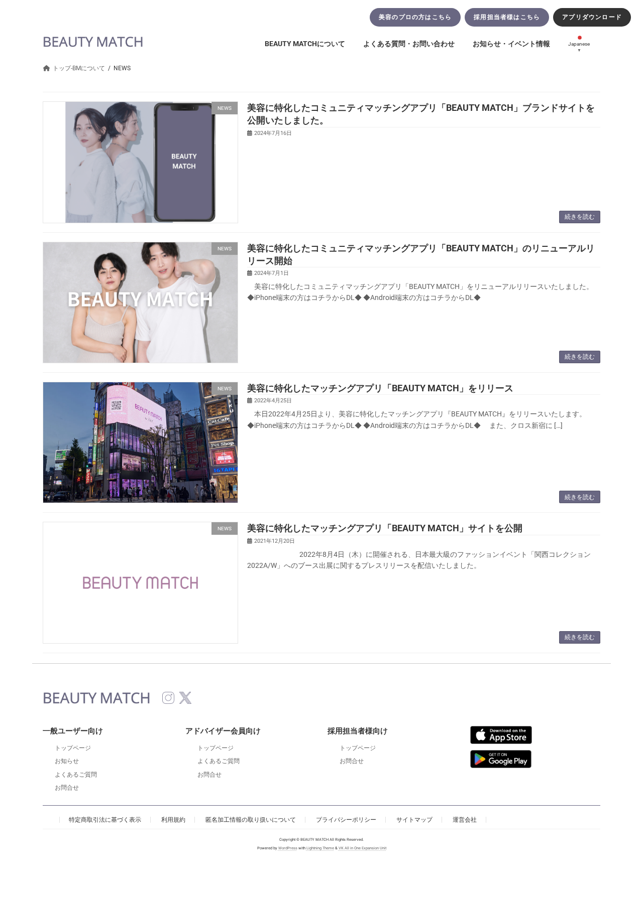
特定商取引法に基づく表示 (105, 819)
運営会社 (465, 819)
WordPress (287, 848)
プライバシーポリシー (346, 819)
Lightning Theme (320, 848)
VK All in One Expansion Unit (362, 848)
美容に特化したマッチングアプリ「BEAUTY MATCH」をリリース (380, 388)
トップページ (73, 748)
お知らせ (67, 761)
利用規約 (173, 819)
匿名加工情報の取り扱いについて (250, 819)
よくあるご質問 (76, 774)
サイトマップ (414, 819)
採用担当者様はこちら (507, 17)
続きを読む (580, 216)
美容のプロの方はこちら (415, 17)
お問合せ (67, 787)
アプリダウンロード (592, 17)
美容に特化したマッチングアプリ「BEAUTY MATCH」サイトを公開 (384, 528)
